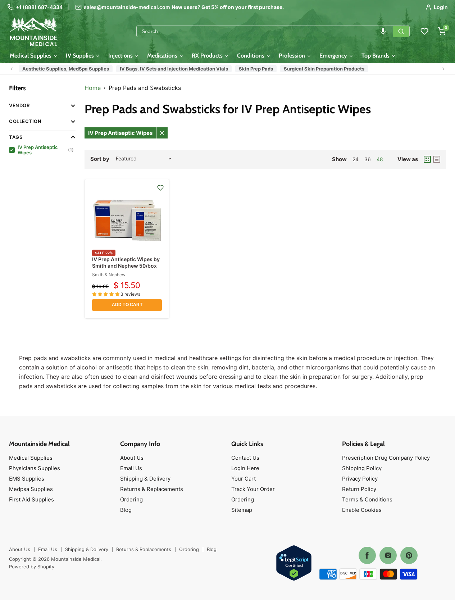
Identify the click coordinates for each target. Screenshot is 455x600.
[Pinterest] (409, 555)
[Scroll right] (443, 68)
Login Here (245, 468)
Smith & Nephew (109, 274)
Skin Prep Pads (256, 69)
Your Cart (243, 478)
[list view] (436, 159)
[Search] (401, 31)
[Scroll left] (11, 68)
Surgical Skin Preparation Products (324, 69)
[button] (383, 31)
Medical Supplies (31, 55)
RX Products (208, 55)
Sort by (99, 159)
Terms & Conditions (367, 499)
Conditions (251, 55)
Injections (121, 55)
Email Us (131, 468)
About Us (132, 457)
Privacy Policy (360, 478)
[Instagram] (388, 555)
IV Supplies (80, 55)
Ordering (131, 499)
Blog (126, 509)
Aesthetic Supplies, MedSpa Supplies (65, 69)
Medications (163, 55)
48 (380, 159)
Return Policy (359, 489)
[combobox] (265, 31)
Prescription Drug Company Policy (386, 457)
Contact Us (245, 457)
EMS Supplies (26, 478)
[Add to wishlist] (160, 188)
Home (93, 88)
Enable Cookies (362, 509)
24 (355, 159)
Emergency (334, 55)
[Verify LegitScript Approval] (294, 563)
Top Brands (376, 55)
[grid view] (427, 159)
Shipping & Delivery (145, 478)
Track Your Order (253, 489)
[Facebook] (367, 555)
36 (367, 159)
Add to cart (127, 305)
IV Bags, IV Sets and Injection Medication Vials (174, 69)
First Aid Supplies (31, 499)
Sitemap (241, 509)
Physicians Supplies (34, 468)
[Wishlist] (424, 31)
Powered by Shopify (31, 566)
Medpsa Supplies (31, 489)
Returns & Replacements (151, 489)
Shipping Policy (362, 468)
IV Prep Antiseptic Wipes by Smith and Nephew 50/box (126, 262)
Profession (292, 55)
